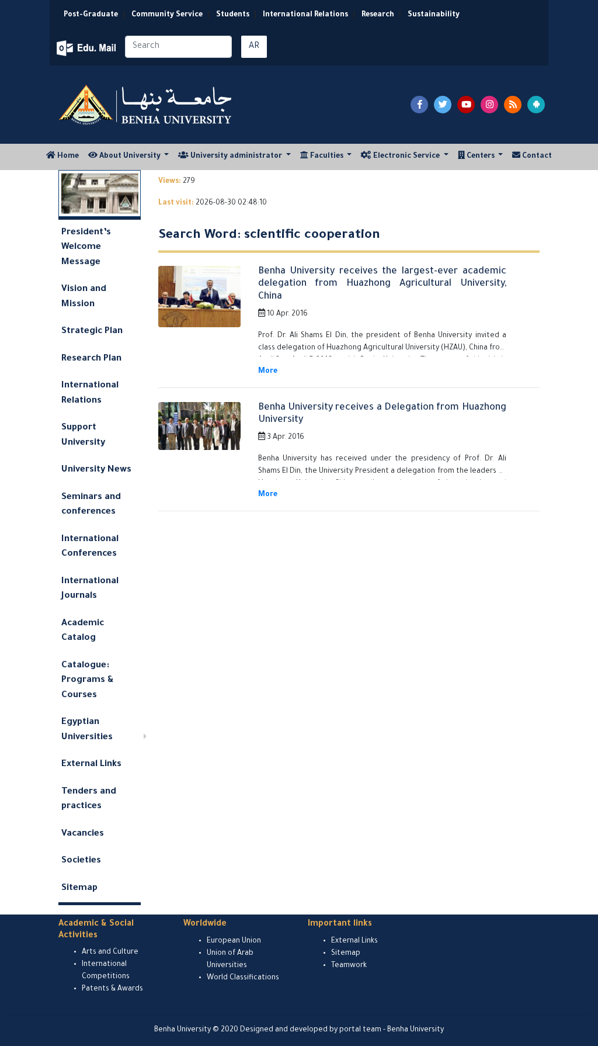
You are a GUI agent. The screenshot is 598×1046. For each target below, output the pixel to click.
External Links (91, 765)
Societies (81, 861)
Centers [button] (480, 157)
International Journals (90, 589)
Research (377, 15)
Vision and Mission (83, 297)
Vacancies (82, 834)
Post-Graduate (91, 15)
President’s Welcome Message (86, 248)
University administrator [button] (236, 157)
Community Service (167, 15)
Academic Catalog (82, 631)
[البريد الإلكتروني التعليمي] (87, 48)
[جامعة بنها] (146, 104)
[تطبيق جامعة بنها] (536, 104)
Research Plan (91, 359)
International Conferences (90, 547)
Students (232, 15)
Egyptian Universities (87, 730)
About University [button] (130, 157)
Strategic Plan (92, 332)
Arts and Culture (110, 952)
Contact (536, 157)
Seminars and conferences (91, 505)
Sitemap (79, 888)
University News (96, 470)
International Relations (305, 15)
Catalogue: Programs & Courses (87, 681)
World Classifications (243, 978)
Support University (83, 435)
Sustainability (434, 15)
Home (69, 156)
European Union (234, 941)
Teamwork (349, 966)
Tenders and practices (88, 799)
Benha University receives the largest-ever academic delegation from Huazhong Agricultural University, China (382, 284)
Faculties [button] (326, 157)
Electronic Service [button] (406, 157)
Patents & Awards (112, 989)
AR (254, 46)
